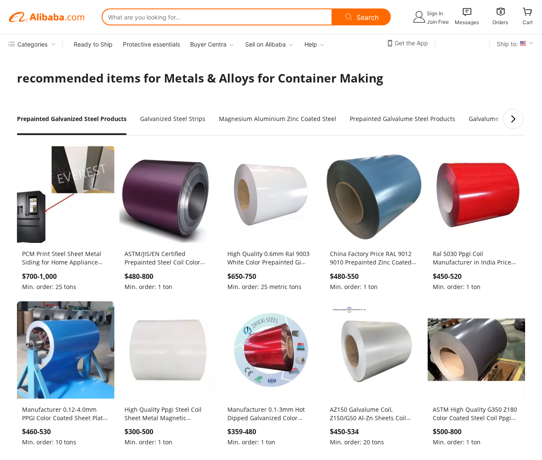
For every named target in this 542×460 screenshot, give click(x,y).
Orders (500, 22)
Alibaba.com (46, 17)
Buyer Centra (208, 44)
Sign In (435, 13)
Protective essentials (151, 44)
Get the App (411, 43)
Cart (528, 22)
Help (310, 44)
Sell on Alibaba (265, 44)
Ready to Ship (93, 44)
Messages (467, 22)
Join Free (438, 22)
